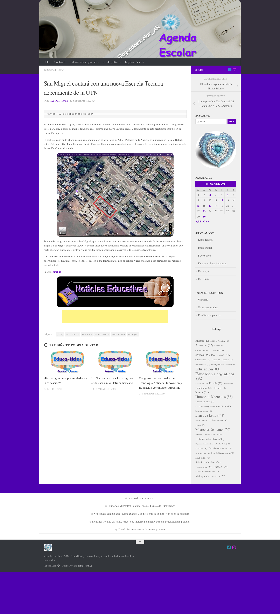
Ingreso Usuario (134, 62)
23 (204, 211)
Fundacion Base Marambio (212, 263)
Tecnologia (203, 466)
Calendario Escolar (203, 350)
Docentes (227, 359)
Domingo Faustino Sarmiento (223, 364)
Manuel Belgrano (203, 420)
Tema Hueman (85, 565)
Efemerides (201, 383)
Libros (226, 406)
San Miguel (133, 334)
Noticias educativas (209, 439)
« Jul (198, 221)
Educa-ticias (54, 70)
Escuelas (228, 383)
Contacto (59, 62)
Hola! (47, 62)
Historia (220, 387)
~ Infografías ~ (112, 62)
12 (221, 200)
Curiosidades (202, 359)
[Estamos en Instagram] (234, 70)
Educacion (87, 334)
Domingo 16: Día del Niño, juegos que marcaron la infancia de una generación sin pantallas (141, 521)
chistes (202, 355)
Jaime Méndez (118, 334)
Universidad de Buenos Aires (207, 471)
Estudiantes (203, 388)
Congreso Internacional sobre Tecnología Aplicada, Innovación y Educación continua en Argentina (160, 383)
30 (204, 216)
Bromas (218, 345)
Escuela (215, 383)
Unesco (221, 466)
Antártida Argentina (219, 341)
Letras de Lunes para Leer (207, 406)
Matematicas (219, 420)
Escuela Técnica (101, 334)
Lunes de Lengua (203, 411)
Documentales (202, 364)
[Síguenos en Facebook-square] (230, 70)
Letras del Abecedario (204, 401)
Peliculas (201, 448)
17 (210, 206)
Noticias (221, 434)
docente (216, 360)
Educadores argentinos (214, 376)
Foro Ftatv (203, 279)
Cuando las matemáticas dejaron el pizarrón (141, 529)
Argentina (204, 345)
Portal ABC (200, 453)
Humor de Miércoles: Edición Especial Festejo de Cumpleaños (141, 506)
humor (202, 392)
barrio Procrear (72, 334)
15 (198, 206)
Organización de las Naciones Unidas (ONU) (212, 444)
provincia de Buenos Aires (221, 453)
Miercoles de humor (212, 429)
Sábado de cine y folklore (141, 498)
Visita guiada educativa (210, 476)
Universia (203, 299)
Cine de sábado (220, 355)
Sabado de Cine (202, 458)
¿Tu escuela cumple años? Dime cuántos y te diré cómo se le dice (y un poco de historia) (141, 513)
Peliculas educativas (220, 448)
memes (199, 425)
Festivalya (203, 271)
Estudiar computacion (209, 315)
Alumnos (202, 340)
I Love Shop (204, 255)
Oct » (206, 221)
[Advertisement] (115, 316)
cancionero (219, 350)
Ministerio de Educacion (205, 434)
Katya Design (205, 240)
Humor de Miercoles (214, 396)
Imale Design (205, 247)
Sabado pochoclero (207, 462)
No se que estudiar (208, 307)
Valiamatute (58, 100)
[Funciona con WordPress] (58, 565)
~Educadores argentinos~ (84, 62)
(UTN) (60, 334)
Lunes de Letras (209, 415)
